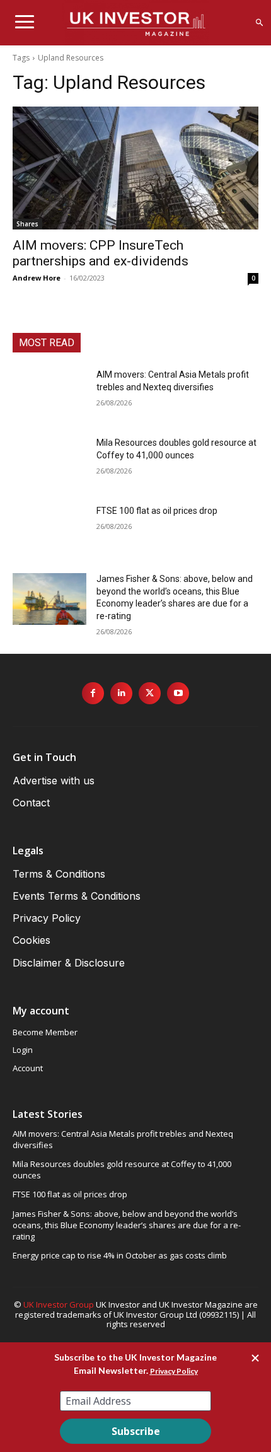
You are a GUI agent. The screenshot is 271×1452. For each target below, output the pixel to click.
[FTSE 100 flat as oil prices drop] (49, 531)
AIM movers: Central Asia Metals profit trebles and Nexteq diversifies (123, 1139)
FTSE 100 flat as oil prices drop (156, 511)
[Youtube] (178, 693)
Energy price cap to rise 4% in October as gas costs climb (120, 1255)
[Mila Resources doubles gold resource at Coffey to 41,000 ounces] (49, 463)
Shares (27, 223)
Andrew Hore (37, 277)
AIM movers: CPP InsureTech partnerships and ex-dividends (100, 253)
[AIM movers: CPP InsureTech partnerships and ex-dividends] (135, 168)
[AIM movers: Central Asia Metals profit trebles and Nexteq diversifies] (49, 395)
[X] (150, 693)
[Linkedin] (121, 693)
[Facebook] (93, 693)
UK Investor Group (58, 1304)
